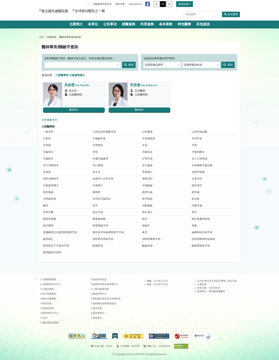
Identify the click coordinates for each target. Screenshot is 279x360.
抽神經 (96, 192)
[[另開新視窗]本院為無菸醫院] (181, 336)
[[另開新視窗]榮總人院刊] (77, 336)
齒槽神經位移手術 (202, 232)
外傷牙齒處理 (100, 158)
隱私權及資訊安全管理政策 (107, 298)
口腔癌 (47, 138)
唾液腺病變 (99, 218)
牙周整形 (98, 145)
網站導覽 (120, 4)
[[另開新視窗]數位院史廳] (133, 336)
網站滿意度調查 (50, 322)
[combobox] (82, 65)
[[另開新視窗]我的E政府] (115, 336)
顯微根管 (98, 245)
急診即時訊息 (100, 279)
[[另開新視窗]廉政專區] (202, 336)
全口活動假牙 (51, 165)
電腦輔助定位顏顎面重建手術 (60, 232)
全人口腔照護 (199, 158)
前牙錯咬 (147, 198)
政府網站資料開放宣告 (104, 303)
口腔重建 (147, 131)
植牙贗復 (48, 225)
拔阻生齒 (147, 192)
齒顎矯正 (48, 239)
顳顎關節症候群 (52, 252)
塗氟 (194, 225)
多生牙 (96, 172)
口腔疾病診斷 (199, 131)
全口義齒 (147, 165)
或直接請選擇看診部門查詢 (159, 58)
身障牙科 (147, 178)
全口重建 (98, 165)
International (135, 4)
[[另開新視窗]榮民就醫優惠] (99, 336)
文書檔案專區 (49, 279)
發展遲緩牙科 (100, 225)
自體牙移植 (198, 172)
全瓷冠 (47, 172)
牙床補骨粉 (148, 138)
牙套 (194, 145)
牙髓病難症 (198, 151)
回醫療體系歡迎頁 (102, 4)
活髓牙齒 (197, 205)
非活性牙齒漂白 (102, 198)
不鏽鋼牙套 (99, 138)
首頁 (41, 37)
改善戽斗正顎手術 (103, 178)
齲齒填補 (147, 245)
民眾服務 (147, 24)
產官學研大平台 (50, 313)
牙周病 (47, 145)
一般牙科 (48, 131)
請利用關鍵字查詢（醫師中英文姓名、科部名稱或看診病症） (79, 58)
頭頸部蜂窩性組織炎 (203, 239)
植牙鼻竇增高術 (201, 218)
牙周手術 (197, 138)
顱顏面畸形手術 (201, 245)
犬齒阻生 (48, 158)
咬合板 (196, 198)
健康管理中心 (100, 294)
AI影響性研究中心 (51, 284)
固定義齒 (48, 192)
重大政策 (97, 308)
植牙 (144, 218)
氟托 (45, 205)
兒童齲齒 (147, 185)
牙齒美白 (48, 151)
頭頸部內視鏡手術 (103, 239)
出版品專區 (48, 289)
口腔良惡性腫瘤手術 (104, 131)
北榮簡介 (76, 24)
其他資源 (203, 24)
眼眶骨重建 (49, 218)
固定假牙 (197, 185)
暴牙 (144, 232)
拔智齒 (196, 192)
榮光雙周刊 (98, 313)
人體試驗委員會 (101, 289)
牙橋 (95, 151)
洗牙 (95, 205)
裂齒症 (146, 225)
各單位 (93, 24)
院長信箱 (47, 303)
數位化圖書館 (49, 298)
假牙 (194, 212)
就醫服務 (128, 24)
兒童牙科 (197, 178)
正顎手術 (147, 158)
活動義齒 (147, 205)
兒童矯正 (98, 185)
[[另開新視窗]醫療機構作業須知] (159, 336)
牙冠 (144, 145)
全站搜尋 (232, 14)
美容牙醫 (48, 212)
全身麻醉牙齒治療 (202, 165)
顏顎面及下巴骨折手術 (56, 245)
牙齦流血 (147, 151)
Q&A (44, 318)
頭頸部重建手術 (151, 239)
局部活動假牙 (51, 178)
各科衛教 (165, 24)
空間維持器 (49, 198)
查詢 (131, 64)
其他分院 (183, 4)
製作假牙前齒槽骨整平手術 (108, 232)
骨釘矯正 (147, 212)
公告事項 (110, 24)
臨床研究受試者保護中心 (105, 284)
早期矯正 (147, 172)
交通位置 (201, 284)
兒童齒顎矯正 (51, 185)
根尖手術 (98, 212)
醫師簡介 (73, 109)
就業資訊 (97, 318)
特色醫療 (184, 24)
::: (88, 4)
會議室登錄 (48, 308)
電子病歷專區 (49, 294)
